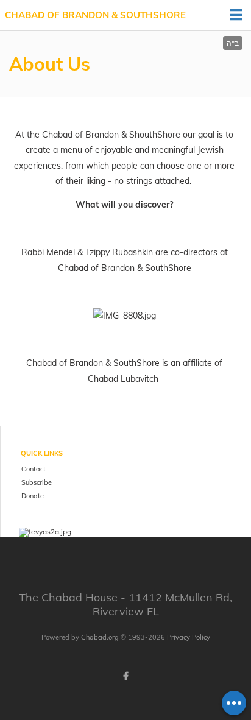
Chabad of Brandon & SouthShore (95, 15)
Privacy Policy (188, 637)
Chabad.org (100, 637)
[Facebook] (125, 676)
